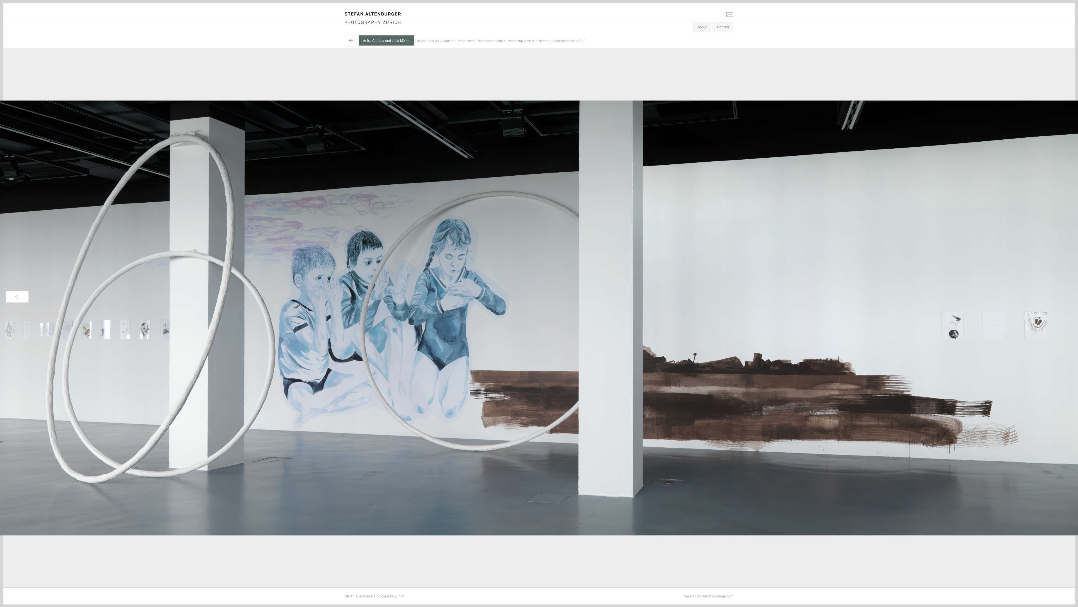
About (702, 26)
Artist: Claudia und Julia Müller (386, 40)
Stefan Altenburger (376, 15)
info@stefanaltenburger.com (729, 14)
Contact (723, 26)
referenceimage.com (717, 596)
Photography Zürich (360, 21)
